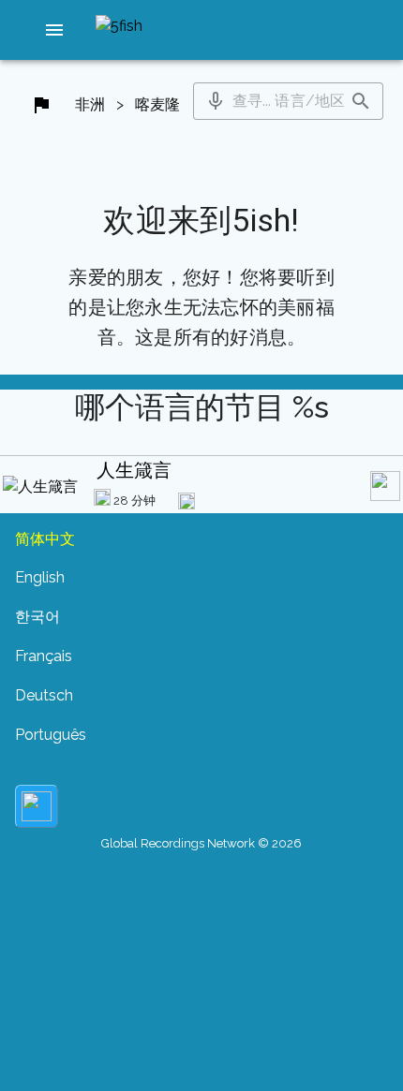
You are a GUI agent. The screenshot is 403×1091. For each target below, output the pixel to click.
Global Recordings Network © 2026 (201, 843)
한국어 (37, 617)
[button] (54, 30)
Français (43, 656)
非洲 (90, 104)
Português (50, 735)
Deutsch (44, 695)
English (40, 577)
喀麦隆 (157, 104)
